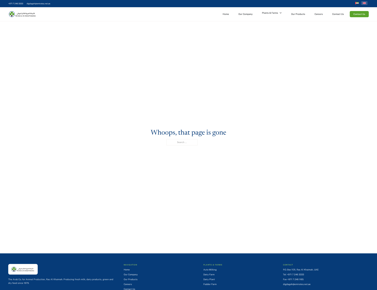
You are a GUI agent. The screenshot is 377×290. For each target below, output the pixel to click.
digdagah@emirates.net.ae (38, 4)
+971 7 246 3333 (15, 4)
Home (226, 14)
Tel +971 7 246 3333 (293, 274)
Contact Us (338, 14)
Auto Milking (210, 269)
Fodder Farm (210, 284)
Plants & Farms (270, 13)
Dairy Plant (209, 279)
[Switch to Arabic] (357, 3)
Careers (319, 14)
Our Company (245, 14)
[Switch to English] (364, 3)
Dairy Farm (209, 274)
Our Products (298, 14)
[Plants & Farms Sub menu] (281, 13)
